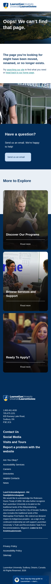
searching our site (15, 69)
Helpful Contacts (11, 478)
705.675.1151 (9, 413)
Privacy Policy (10, 546)
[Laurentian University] (19, 6)
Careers (7, 469)
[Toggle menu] (46, 5)
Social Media (12, 437)
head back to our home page (20, 72)
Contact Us (11, 431)
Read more (25, 244)
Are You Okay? (10, 460)
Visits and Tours (14, 442)
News (6, 483)
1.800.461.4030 (10, 410)
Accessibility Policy (12, 550)
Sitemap (7, 555)
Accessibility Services (13, 464)
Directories (8, 473)
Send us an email (16, 157)
